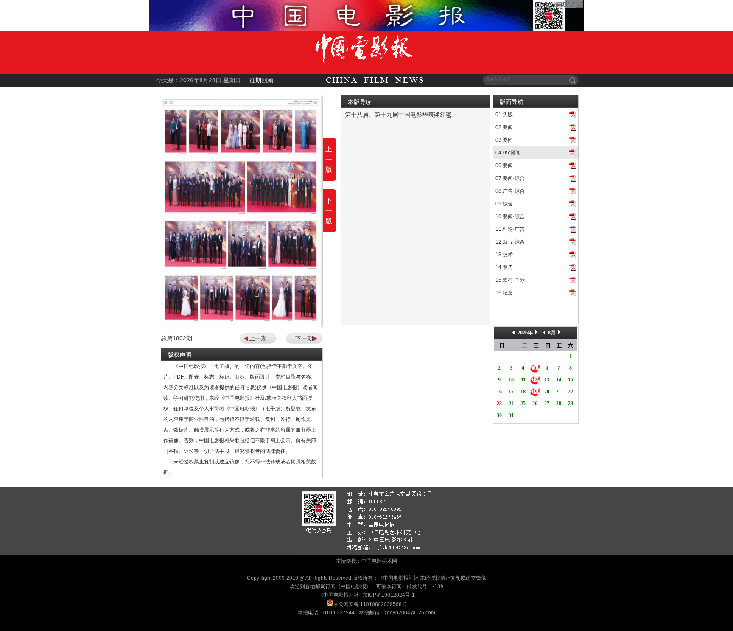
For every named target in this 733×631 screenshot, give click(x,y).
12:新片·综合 (510, 242)
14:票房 (504, 267)
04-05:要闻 (507, 153)
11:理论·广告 (510, 229)
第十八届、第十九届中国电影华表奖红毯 (398, 114)
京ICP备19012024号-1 (389, 595)
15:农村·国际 (510, 280)
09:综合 (504, 204)
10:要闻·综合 (510, 216)
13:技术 (504, 255)
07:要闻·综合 (510, 178)
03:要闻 (504, 140)
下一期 (304, 338)
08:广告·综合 (510, 191)
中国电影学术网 (379, 561)
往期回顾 (261, 80)
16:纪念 (504, 293)
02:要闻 (504, 127)
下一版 (328, 210)
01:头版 (504, 115)
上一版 (328, 159)
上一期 (258, 338)
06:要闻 (504, 165)
